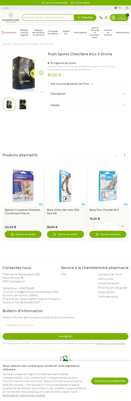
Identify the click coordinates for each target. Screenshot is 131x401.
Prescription (106, 292)
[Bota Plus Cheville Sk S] (108, 186)
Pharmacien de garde (112, 287)
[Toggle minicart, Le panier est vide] (113, 17)
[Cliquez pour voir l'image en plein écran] (23, 73)
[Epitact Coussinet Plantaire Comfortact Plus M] (23, 186)
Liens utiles (105, 278)
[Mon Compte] (106, 17)
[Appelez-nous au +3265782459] (101, 17)
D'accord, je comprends (109, 380)
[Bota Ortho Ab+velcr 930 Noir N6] (65, 186)
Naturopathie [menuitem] (81, 33)
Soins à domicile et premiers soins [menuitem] (95, 33)
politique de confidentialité (110, 343)
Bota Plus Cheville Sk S (104, 209)
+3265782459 (26, 288)
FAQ (63, 274)
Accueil (7, 44)
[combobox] (48, 17)
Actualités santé (108, 283)
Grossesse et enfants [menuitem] (53, 32)
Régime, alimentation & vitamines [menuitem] (39, 32)
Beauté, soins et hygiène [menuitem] (25, 32)
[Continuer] (41, 72)
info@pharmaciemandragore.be (36, 291)
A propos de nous (109, 274)
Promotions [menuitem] (10, 32)
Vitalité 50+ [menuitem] (68, 32)
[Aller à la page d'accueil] (11, 17)
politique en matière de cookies (24, 395)
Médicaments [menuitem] (123, 33)
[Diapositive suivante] (124, 155)
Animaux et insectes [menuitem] (109, 32)
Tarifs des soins (108, 296)
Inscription (65, 336)
